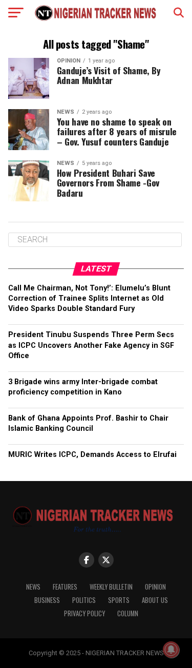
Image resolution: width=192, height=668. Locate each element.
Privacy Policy (84, 613)
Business (47, 600)
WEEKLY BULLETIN (111, 587)
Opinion (155, 587)
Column (127, 613)
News (33, 587)
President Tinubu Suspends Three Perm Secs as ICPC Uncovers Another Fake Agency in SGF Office (91, 345)
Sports (119, 600)
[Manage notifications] (171, 649)
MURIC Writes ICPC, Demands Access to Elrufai (92, 454)
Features (65, 587)
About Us (155, 600)
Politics (84, 600)
